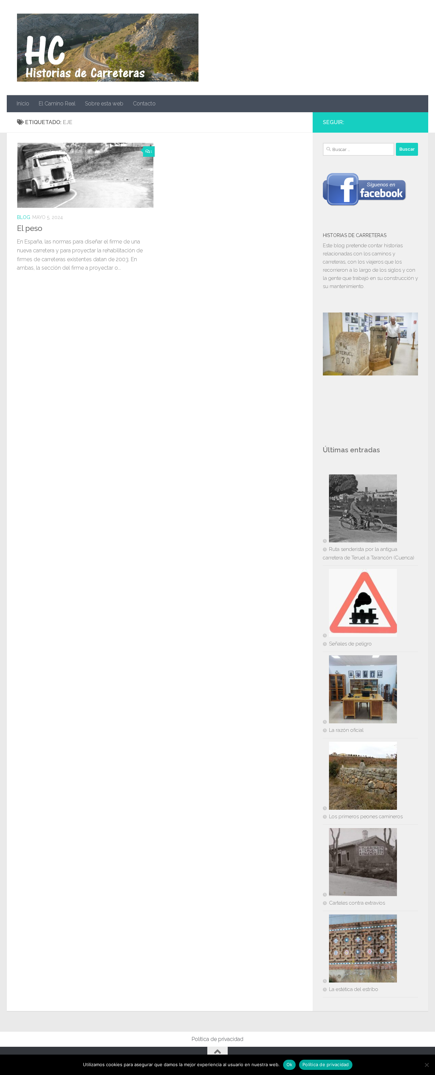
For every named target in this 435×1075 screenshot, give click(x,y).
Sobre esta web (104, 103)
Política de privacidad (217, 1039)
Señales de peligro (350, 644)
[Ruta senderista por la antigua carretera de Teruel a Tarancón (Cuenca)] (360, 509)
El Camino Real (57, 103)
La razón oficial (346, 730)
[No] (426, 1064)
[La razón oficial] (360, 690)
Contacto (144, 103)
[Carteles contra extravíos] (360, 863)
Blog (23, 217)
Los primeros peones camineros (366, 816)
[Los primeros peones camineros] (360, 777)
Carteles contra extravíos (357, 903)
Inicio (23, 103)
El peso (29, 228)
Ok (289, 1064)
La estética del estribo (353, 989)
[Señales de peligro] (360, 604)
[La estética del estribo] (360, 949)
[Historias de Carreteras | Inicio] (107, 48)
